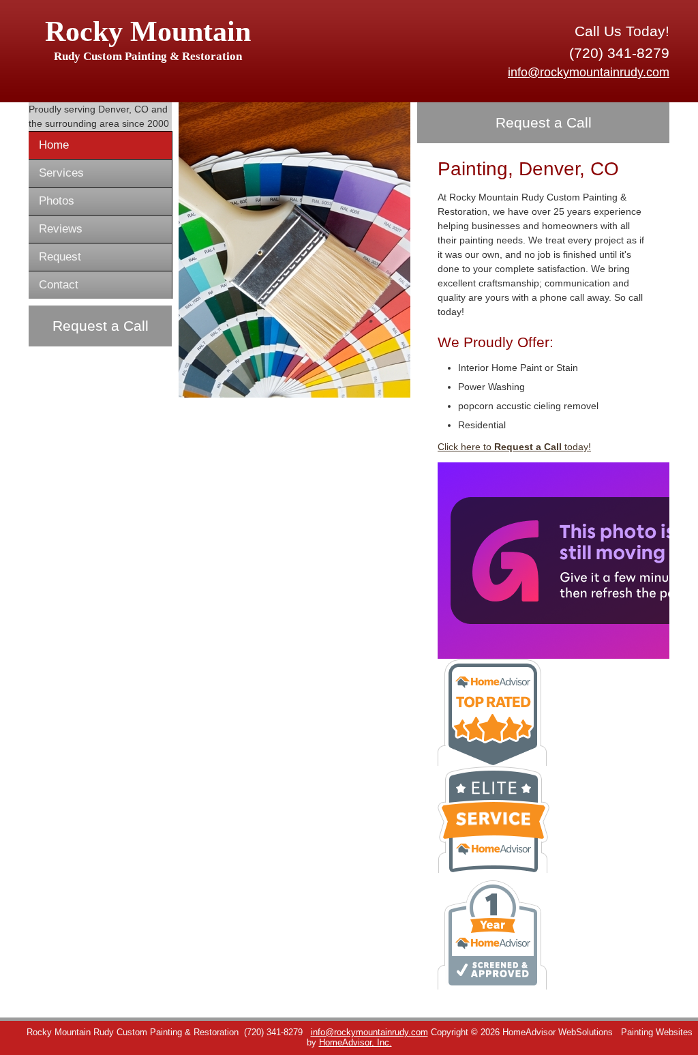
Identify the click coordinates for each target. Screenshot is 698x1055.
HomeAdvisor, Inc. (355, 1042)
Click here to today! (514, 446)
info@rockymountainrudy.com (588, 72)
